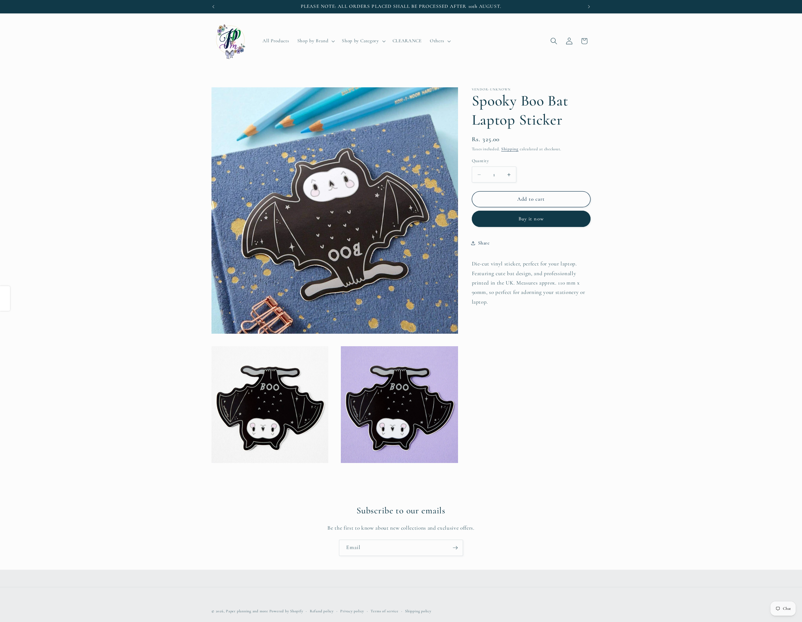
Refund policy (322, 611)
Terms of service (384, 611)
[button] (315, 41)
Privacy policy (352, 611)
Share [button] (484, 243)
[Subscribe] (455, 548)
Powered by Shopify (286, 611)
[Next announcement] (589, 6)
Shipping (509, 149)
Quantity (480, 161)
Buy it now (531, 219)
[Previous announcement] (213, 6)
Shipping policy (418, 611)
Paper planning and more (247, 611)
